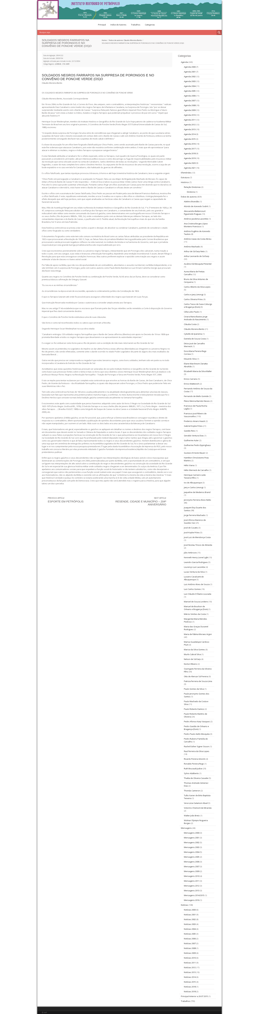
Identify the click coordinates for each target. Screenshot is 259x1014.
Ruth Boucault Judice (193, 768)
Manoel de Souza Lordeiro (196, 601)
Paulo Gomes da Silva (194, 689)
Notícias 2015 (190, 981)
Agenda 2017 (190, 148)
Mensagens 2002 (191, 842)
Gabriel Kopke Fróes (193, 426)
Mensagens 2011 (191, 881)
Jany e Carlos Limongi (193, 487)
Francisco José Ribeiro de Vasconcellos (195, 415)
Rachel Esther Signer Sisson (196, 746)
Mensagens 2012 (191, 885)
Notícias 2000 (190, 909)
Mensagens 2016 (191, 900)
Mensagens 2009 (191, 871)
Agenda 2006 (190, 95)
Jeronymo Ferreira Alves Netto (197, 500)
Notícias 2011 (190, 962)
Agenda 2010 (190, 115)
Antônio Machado (192, 246)
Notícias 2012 (190, 967)
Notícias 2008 (190, 948)
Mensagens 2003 (191, 847)
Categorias (150, 24)
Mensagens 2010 (191, 876)
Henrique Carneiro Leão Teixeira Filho (195, 476)
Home (104, 40)
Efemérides (186, 172)
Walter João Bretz (192, 815)
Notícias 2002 (190, 919)
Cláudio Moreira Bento (133, 40)
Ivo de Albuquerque (193, 482)
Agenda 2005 (190, 91)
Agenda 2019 (190, 158)
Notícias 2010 (190, 957)
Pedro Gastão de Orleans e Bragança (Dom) (196, 727)
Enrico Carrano (190, 379)
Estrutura (185, 177)
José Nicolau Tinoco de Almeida (198, 545)
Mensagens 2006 (191, 861)
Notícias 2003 (190, 924)
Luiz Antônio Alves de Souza (197, 584)
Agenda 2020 (190, 163)
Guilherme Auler (191, 440)
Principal (102, 24)
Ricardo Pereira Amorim (194, 759)
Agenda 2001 (190, 71)
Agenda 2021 (190, 167)
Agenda (184, 62)
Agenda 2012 (190, 124)
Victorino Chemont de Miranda (197, 808)
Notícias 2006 (190, 938)
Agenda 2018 (190, 153)
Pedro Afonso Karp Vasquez (197, 721)
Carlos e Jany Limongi (193, 294)
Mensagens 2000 (191, 832)
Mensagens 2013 (191, 890)
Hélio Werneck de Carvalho (196, 470)
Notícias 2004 (190, 929)
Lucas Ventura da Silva (194, 571)
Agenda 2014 (190, 134)
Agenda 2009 (190, 110)
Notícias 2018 (190, 986)
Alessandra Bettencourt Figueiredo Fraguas (194, 212)
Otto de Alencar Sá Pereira (196, 676)
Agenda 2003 (190, 81)
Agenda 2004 (190, 86)
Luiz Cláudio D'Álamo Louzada (197, 594)
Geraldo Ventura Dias (194, 435)
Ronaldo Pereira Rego (194, 763)
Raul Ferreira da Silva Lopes (196, 751)
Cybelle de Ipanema (193, 333)
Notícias (184, 905)
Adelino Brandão (191, 201)
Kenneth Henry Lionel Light (196, 557)
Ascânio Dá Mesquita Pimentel (197, 263)
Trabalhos (135, 24)
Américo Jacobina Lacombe (196, 218)
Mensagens (186, 828)
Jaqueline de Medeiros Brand (197, 492)
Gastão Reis (189, 430)
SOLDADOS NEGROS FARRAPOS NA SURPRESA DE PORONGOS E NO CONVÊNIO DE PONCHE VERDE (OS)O (98, 77)
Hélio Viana (189, 465)
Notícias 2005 (190, 933)
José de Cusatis (191, 527)
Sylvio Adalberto (191, 773)
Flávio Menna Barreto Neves (197, 401)
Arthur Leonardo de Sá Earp (196, 256)
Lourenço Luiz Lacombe (194, 567)
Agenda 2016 (190, 143)
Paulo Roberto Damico (194, 709)
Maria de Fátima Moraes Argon (198, 634)
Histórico (185, 182)
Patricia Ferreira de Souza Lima (198, 681)
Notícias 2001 (190, 914)
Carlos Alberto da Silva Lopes (197, 286)
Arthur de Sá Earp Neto (194, 251)
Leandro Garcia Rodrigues (196, 562)
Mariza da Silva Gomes (194, 649)
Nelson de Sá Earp (192, 659)
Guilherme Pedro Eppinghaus (197, 445)
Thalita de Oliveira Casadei (196, 778)
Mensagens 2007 (191, 866)
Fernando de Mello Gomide (196, 396)
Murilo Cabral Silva (192, 654)
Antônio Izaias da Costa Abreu (197, 239)
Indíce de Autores (118, 24)
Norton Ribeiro (190, 664)
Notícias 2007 (190, 943)
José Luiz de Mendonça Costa (197, 537)
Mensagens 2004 (191, 852)
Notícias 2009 (190, 953)
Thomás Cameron (192, 790)
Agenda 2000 (190, 67)
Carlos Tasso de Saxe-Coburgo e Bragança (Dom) (198, 305)
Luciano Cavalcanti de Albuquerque (194, 578)
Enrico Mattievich (191, 383)
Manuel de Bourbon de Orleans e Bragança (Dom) (196, 608)
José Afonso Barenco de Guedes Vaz (195, 521)
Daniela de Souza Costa (195, 338)
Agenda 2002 (190, 76)
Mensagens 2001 (191, 837)
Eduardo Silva (190, 358)
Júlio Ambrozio (190, 552)
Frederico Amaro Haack (194, 421)
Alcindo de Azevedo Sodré (196, 206)
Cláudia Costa (190, 324)
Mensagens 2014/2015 (194, 895)
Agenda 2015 (190, 139)
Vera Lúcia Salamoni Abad (196, 803)
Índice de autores (116, 40)
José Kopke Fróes (192, 532)
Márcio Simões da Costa (195, 614)
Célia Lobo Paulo (191, 311)
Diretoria (191, 192)
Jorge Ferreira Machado (194, 515)
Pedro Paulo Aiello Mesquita (197, 734)
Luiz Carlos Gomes (192, 589)
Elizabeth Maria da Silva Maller (198, 371)
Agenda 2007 (190, 100)
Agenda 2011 (190, 119)
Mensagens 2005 (191, 856)
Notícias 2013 (190, 972)
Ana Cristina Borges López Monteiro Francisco (196, 225)
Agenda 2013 (190, 129)
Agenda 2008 (190, 105)
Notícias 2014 (190, 977)
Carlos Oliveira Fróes (193, 299)
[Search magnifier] (219, 32)
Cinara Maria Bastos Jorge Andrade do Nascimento (195, 318)
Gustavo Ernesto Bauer (194, 452)
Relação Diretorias (192, 187)
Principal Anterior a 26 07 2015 (194, 996)
